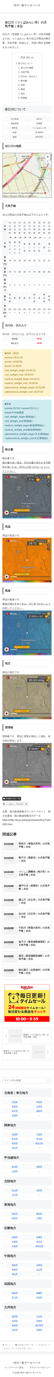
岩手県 (15, 1111)
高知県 (39, 1297)
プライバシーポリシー (39, 1367)
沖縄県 (39, 1330)
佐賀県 (15, 1321)
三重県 (39, 1218)
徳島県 (15, 1293)
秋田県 (39, 1102)
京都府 (15, 1241)
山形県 (39, 1106)
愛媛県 (39, 1293)
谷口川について (25, 63)
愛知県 (39, 1214)
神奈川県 (39, 1143)
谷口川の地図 (27, 68)
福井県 (39, 1190)
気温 (23, 85)
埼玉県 (15, 1148)
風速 (23, 89)
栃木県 (15, 1139)
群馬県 (15, 1143)
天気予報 (25, 72)
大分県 (39, 1316)
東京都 (39, 1139)
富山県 (15, 1190)
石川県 (15, 1195)
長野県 (39, 1167)
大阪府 (15, 1246)
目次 (23, 57)
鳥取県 (15, 1265)
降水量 (24, 81)
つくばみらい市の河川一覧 (16, 804)
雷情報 (24, 98)
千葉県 (39, 1134)
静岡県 (15, 1218)
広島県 (39, 1265)
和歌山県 (39, 1246)
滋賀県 (15, 1237)
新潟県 (15, 1167)
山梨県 (15, 1171)
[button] (48, 1080)
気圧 (23, 93)
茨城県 (15, 1134)
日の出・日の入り (29, 76)
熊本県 (15, 1330)
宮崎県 (39, 1321)
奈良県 (39, 1241)
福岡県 (15, 1316)
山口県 (39, 1269)
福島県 (39, 1111)
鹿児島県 (39, 1325)
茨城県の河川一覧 (13, 799)
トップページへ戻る (14, 1367)
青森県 (15, 1106)
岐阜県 (15, 1214)
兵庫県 (39, 1237)
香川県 (15, 1297)
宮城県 (15, 1115)
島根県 (15, 1269)
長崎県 (15, 1325)
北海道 (15, 1102)
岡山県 (15, 1274)
